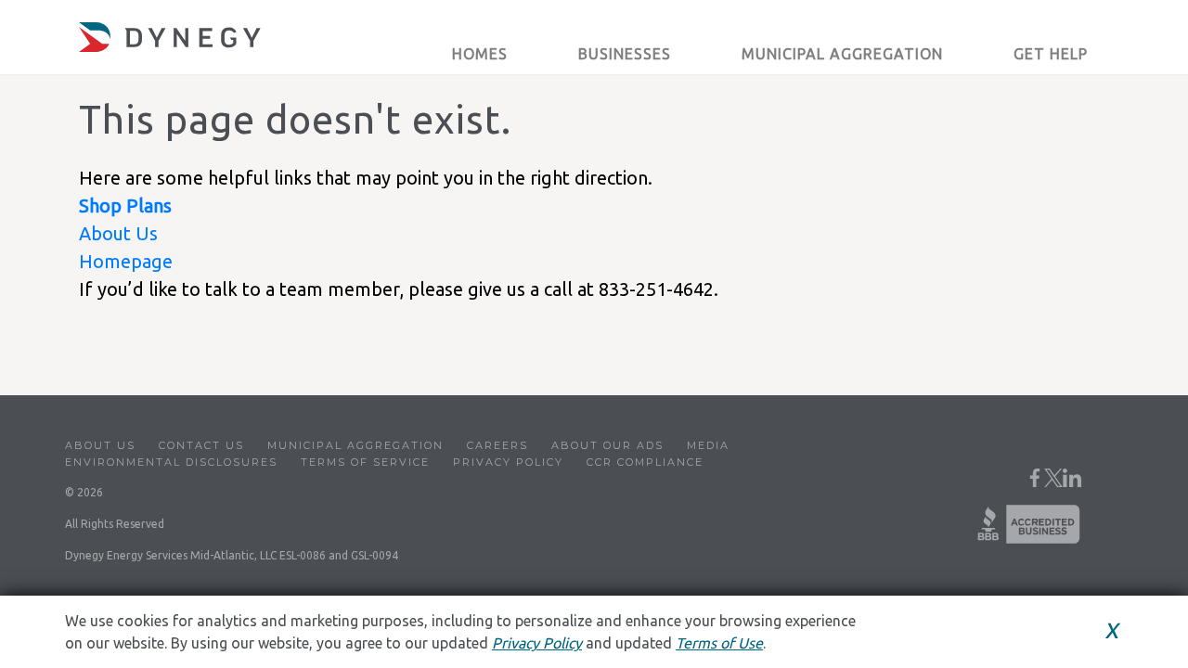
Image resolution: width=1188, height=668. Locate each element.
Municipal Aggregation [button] (842, 53)
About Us (118, 233)
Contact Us (201, 445)
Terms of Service (365, 462)
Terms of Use (719, 643)
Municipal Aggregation (355, 445)
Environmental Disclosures (171, 462)
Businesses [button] (624, 53)
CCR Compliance (645, 462)
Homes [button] (480, 53)
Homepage (126, 261)
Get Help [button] (1051, 53)
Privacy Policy (508, 462)
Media (708, 445)
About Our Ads (607, 445)
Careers (497, 445)
